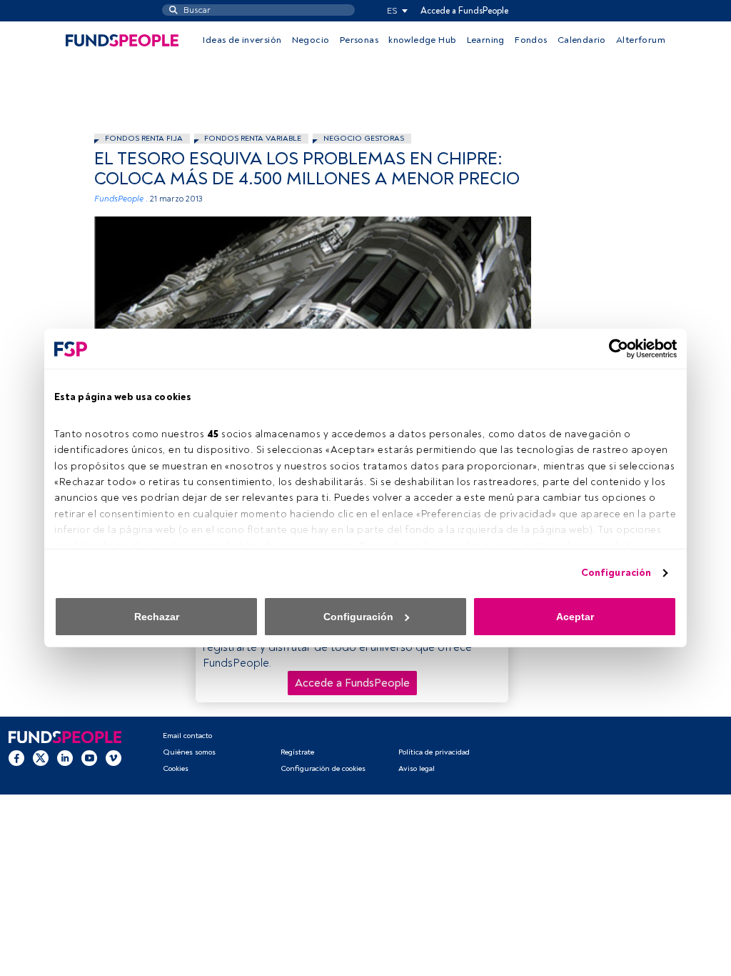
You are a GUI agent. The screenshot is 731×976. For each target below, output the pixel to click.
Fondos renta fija (144, 138)
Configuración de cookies (323, 768)
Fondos (531, 40)
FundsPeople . (121, 199)
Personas (359, 40)
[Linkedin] (65, 757)
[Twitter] (41, 757)
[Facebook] (16, 757)
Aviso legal (416, 768)
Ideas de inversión (242, 40)
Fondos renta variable (252, 138)
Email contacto (187, 735)
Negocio (311, 40)
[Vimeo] (113, 757)
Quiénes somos (189, 752)
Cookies (175, 768)
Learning (486, 40)
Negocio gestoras (363, 138)
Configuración (616, 573)
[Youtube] (89, 757)
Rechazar (156, 616)
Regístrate (297, 752)
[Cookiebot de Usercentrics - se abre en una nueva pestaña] (614, 349)
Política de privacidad (434, 752)
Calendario (582, 40)
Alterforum (640, 40)
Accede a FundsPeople (464, 10)
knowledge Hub (422, 40)
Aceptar (575, 616)
